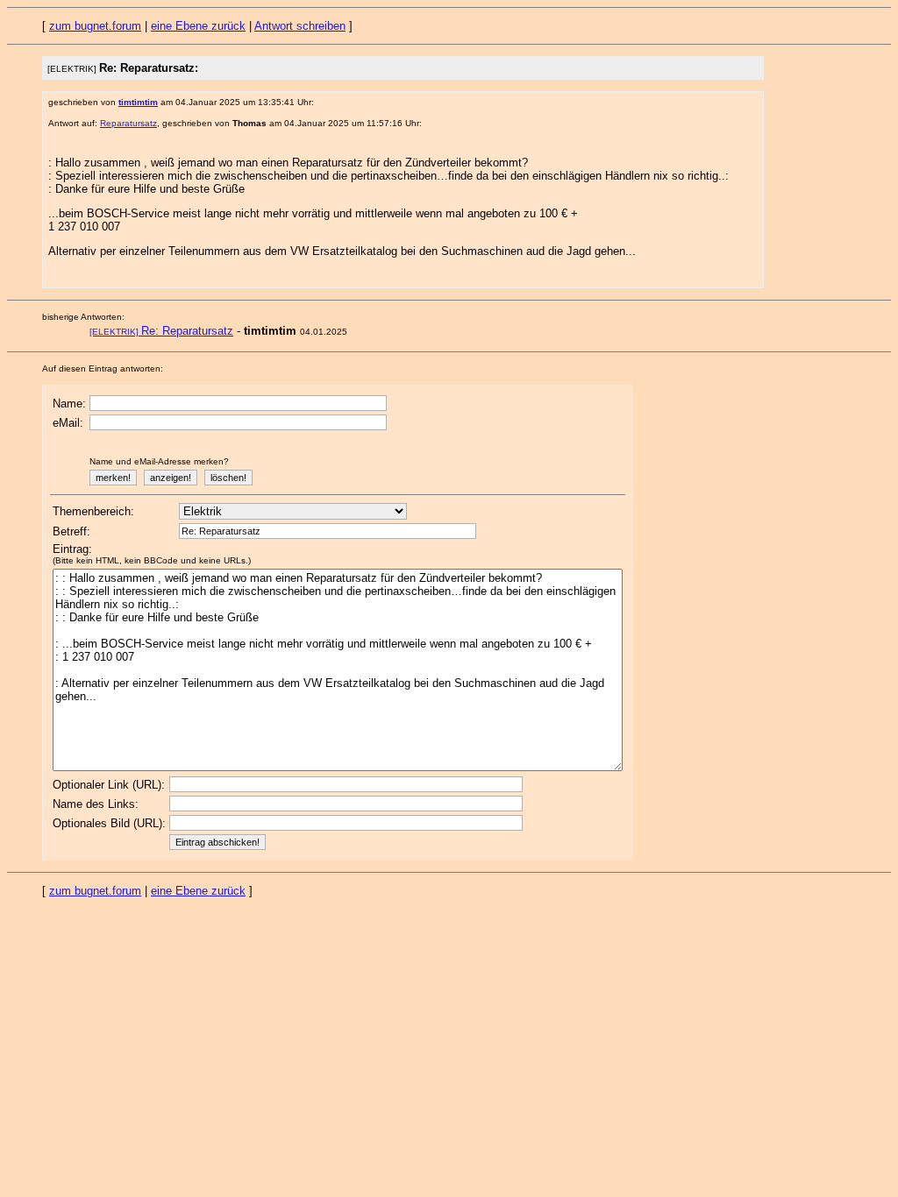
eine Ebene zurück (198, 25)
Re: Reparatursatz (161, 330)
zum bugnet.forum (95, 25)
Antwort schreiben (300, 25)
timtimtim (138, 102)
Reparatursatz (128, 123)
